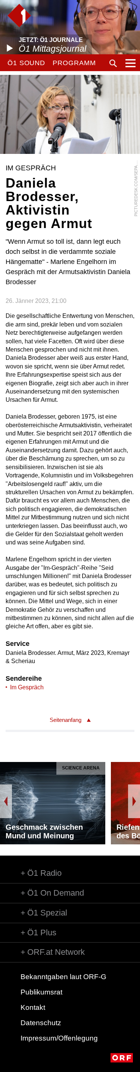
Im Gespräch (27, 687)
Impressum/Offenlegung (59, 1038)
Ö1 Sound (26, 63)
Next (134, 801)
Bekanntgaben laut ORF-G (63, 977)
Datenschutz (41, 1023)
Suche (113, 63)
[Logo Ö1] (19, 15)
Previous (6, 801)
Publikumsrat (41, 992)
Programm (74, 63)
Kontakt (33, 1007)
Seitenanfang (65, 720)
